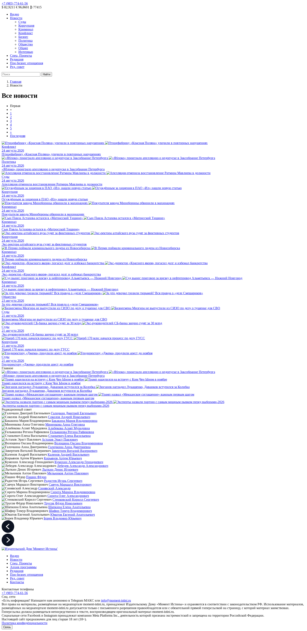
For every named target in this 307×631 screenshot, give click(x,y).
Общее (23, 48)
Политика (25, 40)
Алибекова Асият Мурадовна (69, 428)
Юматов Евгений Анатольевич (72, 514)
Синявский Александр (54, 488)
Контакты (17, 582)
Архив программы (23, 567)
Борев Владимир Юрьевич (62, 518)
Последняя (17, 136)
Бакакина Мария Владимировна (74, 420)
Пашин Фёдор (36, 477)
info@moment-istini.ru (116, 600)
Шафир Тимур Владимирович (70, 511)
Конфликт (25, 33)
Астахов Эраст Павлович (60, 439)
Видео (14, 14)
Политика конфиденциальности (24, 623)
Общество (25, 44)
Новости (16, 18)
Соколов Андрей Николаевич (69, 417)
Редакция (16, 59)
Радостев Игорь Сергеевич (63, 481)
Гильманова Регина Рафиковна (72, 432)
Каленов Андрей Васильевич (68, 454)
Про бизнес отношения (26, 63)
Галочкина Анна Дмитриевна (69, 447)
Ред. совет (17, 67)
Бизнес (23, 37)
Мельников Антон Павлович (68, 473)
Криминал (25, 29)
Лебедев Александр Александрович (82, 466)
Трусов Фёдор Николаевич (63, 503)
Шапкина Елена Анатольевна (69, 507)
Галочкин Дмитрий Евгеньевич (73, 413)
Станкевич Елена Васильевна (69, 435)
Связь (7, 627)
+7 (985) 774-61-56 (15, 3)
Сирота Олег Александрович (68, 496)
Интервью (25, 52)
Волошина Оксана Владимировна (78, 443)
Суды (22, 22)
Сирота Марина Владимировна (73, 492)
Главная (15, 81)
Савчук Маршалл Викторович (70, 484)
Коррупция (26, 25)
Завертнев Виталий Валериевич (74, 451)
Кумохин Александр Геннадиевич (79, 462)
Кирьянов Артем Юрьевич (63, 458)
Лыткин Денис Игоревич (60, 469)
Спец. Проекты (21, 55)
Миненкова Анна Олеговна (65, 424)
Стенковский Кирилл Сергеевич (75, 499)
